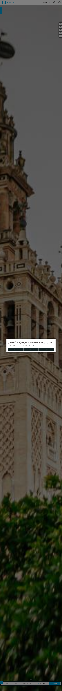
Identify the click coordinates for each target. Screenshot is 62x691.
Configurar (15, 349)
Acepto (46, 349)
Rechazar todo (31, 349)
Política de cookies (30, 345)
